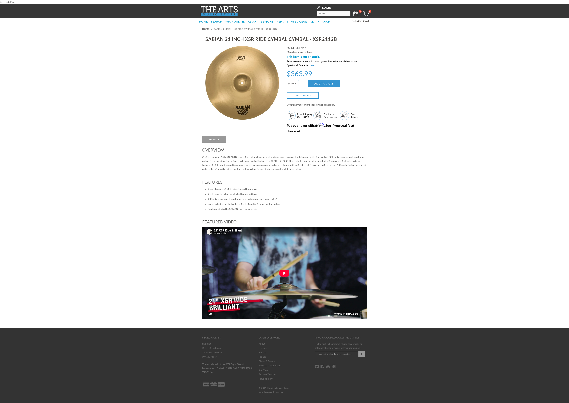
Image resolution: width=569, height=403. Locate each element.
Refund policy (265, 378)
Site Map (263, 369)
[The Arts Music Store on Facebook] (322, 367)
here (312, 65)
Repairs (262, 356)
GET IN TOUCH (320, 21)
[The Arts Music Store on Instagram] (333, 367)
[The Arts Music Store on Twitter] (317, 367)
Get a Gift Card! (360, 21)
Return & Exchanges (212, 348)
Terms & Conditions (212, 352)
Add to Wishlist (303, 95)
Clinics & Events (267, 361)
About (262, 343)
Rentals (262, 352)
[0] (365, 15)
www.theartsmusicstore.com (271, 392)
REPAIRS (282, 21)
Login (326, 7)
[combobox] (333, 13)
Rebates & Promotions (270, 365)
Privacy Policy (209, 356)
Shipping (206, 343)
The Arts (219, 11)
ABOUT (253, 21)
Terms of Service (267, 374)
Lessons (263, 348)
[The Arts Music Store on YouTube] (328, 367)
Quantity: (291, 83)
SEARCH (216, 21)
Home (205, 29)
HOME (203, 21)
